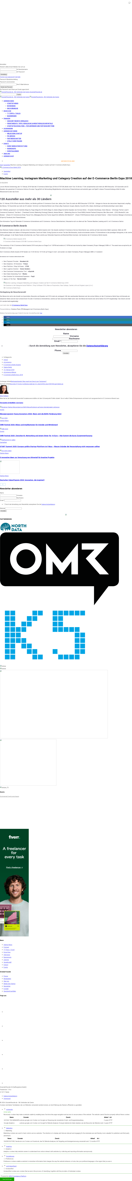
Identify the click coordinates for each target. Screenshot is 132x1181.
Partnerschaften (14, 138)
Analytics (9, 1146)
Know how (7, 111)
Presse (6, 976)
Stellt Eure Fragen (14, 141)
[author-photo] (4, 393)
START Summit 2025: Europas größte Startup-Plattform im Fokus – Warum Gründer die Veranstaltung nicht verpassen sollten (50, 447)
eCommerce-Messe (10, 372)
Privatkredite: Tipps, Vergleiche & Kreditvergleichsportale (30, 123)
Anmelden (66, 353)
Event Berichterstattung (17, 146)
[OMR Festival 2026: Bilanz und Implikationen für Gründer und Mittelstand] (4, 418)
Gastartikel (6, 165)
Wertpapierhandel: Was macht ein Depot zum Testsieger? (29, 381)
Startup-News (12, 103)
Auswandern (8, 128)
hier (41, 313)
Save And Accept (7, 1179)
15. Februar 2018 (9, 370)
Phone (58, 350)
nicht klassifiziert (11, 1166)
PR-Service (11, 136)
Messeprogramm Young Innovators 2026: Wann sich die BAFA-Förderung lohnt (30, 414)
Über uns (7, 153)
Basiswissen (11, 116)
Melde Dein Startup (14, 133)
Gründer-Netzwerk (10, 131)
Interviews (11, 106)
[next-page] (4, 484)
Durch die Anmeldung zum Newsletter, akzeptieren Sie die (69, 346)
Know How (7, 952)
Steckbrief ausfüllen (10, 991)
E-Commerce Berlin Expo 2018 (13, 375)
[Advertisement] (13, 815)
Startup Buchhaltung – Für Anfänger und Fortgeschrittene (30, 126)
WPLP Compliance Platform (17, 1176)
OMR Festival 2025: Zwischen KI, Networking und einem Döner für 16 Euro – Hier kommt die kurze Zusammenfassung (46, 436)
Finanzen (7, 118)
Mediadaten (7, 979)
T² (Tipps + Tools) (13, 113)
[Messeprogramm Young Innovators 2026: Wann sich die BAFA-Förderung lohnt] (29, 407)
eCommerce (7, 362)
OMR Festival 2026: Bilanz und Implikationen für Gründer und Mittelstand (29, 425)
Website (2, 508)
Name (66, 333)
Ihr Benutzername (22, 69)
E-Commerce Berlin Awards (12, 365)
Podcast (6, 947)
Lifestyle (6, 960)
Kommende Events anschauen (9, 796)
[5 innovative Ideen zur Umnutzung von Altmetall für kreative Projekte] (5, 451)
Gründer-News (9, 101)
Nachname (74, 338)
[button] (7, 317)
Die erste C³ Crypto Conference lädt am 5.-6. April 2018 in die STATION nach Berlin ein (36, 384)
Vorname (74, 336)
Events (6, 143)
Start (1, 165)
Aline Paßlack (4, 396)
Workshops (11, 148)
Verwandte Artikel (6, 403)
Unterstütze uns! (68, 161)
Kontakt (6, 989)
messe (6, 360)
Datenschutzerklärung (97, 346)
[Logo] (15, 97)
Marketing (9, 1128)
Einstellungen (10, 1156)
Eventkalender (13, 151)
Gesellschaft (7, 962)
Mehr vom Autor (17, 403)
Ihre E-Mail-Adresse (23, 84)
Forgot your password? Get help (10, 77)
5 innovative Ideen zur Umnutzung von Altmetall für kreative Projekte (27, 457)
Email (57, 341)
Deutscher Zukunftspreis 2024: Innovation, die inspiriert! (22, 480)
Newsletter (7, 986)
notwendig (9, 1109)
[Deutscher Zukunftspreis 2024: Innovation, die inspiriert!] (10, 473)
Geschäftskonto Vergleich (17, 121)
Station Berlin (8, 367)
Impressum (7, 1098)
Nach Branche (12, 108)
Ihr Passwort (21, 72)
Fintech (6, 965)
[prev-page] (1, 484)
